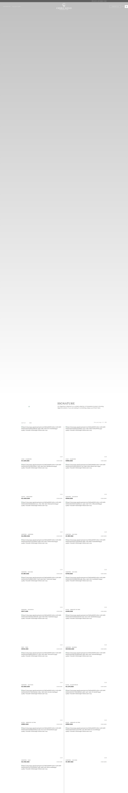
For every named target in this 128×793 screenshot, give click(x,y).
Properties (7, 6)
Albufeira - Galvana (71, 534)
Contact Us (115, 6)
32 (105, 422)
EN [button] (123, 6)
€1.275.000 (70, 687)
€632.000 (24, 649)
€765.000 (69, 574)
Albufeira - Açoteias (27, 684)
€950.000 (69, 461)
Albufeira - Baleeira (71, 647)
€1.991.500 (69, 536)
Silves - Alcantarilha (72, 684)
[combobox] (31, 423)
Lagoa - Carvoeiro (26, 496)
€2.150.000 (25, 762)
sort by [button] (23, 423)
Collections (16, 6)
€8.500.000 (70, 649)
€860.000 (25, 724)
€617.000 (24, 611)
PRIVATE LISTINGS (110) (99, 1)
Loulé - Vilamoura (26, 459)
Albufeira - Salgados (72, 496)
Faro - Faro (24, 647)
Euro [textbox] (30, 423)
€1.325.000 (25, 461)
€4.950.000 (25, 536)
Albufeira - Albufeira (27, 534)
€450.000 (69, 611)
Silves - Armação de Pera (73, 609)
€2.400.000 (25, 498)
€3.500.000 (25, 687)
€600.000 (69, 498)
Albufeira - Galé (26, 760)
